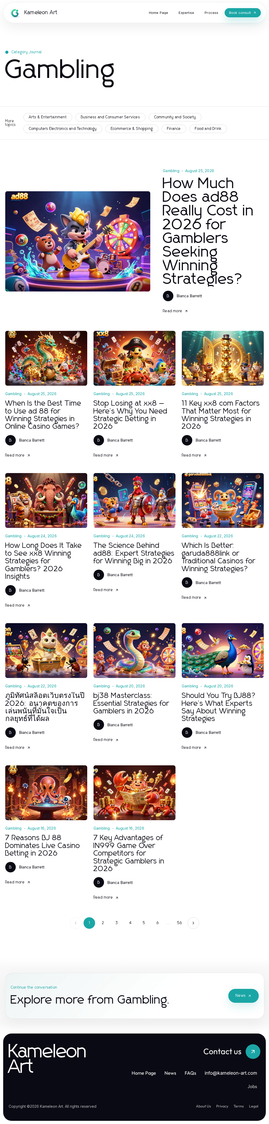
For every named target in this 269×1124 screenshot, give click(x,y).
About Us (203, 1106)
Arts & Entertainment (48, 117)
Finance (174, 129)
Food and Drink (208, 129)
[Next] (193, 923)
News (241, 996)
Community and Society (175, 117)
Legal (253, 1106)
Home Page (144, 1073)
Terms (239, 1106)
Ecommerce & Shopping (132, 129)
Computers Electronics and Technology (63, 129)
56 (179, 923)
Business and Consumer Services (110, 117)
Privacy (222, 1106)
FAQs (190, 1073)
